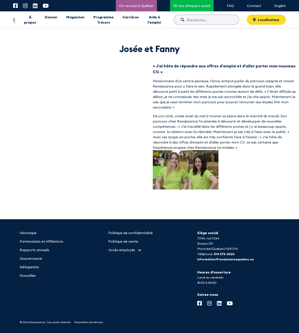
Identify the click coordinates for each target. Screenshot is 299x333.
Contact (254, 6)
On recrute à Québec (136, 6)
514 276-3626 (224, 254)
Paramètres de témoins (88, 322)
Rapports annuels (34, 250)
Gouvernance (31, 258)
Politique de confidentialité (130, 233)
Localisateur (269, 20)
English (280, 6)
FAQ (230, 6)
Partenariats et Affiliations (41, 241)
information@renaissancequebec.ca (225, 259)
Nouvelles (28, 275)
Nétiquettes (29, 267)
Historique (28, 233)
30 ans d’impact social (191, 6)
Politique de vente (123, 241)
